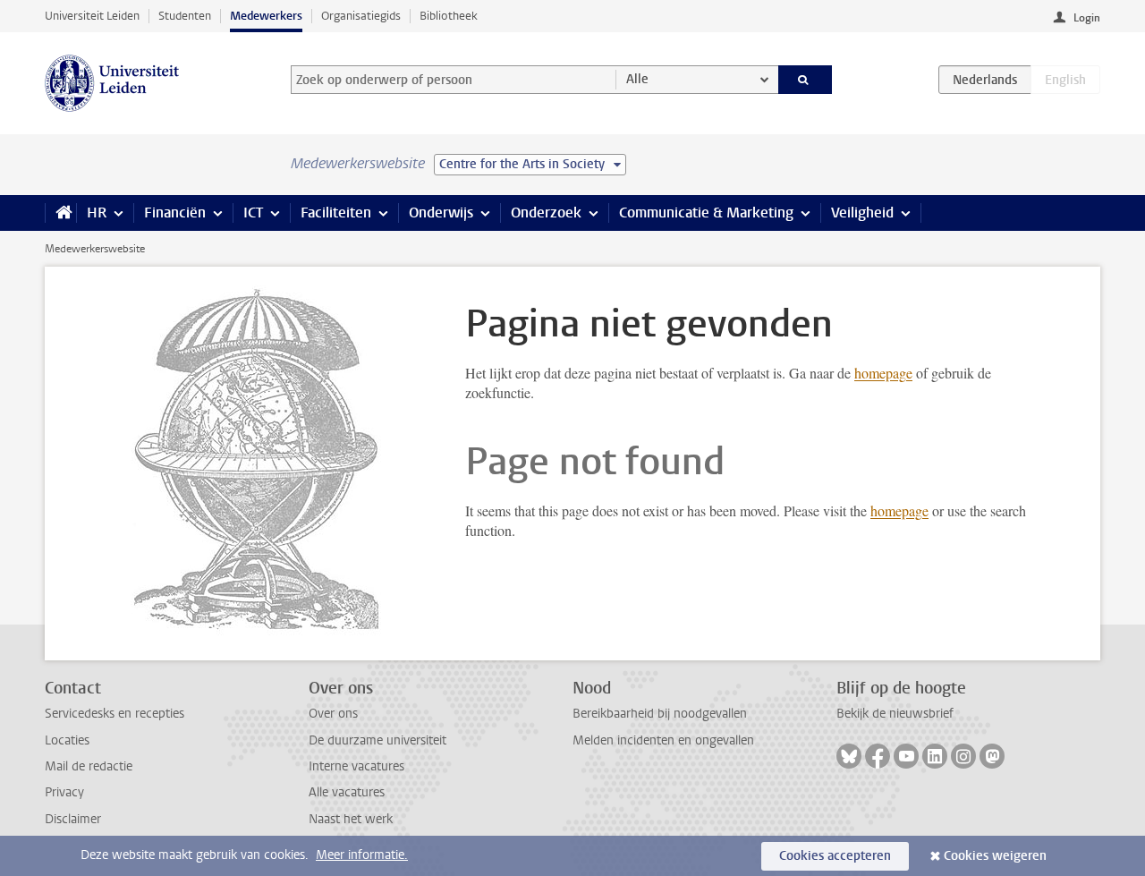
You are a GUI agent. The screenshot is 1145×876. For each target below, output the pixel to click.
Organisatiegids (361, 15)
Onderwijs (441, 212)
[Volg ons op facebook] (877, 756)
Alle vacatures (347, 792)
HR (96, 212)
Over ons (333, 713)
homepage (883, 372)
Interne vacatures (356, 766)
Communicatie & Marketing (706, 212)
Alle (637, 79)
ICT (253, 212)
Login (1086, 18)
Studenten (184, 15)
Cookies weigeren (995, 855)
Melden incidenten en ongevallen (663, 740)
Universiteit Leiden (92, 15)
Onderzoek (546, 212)
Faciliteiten (336, 212)
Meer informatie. (362, 854)
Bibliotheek (449, 15)
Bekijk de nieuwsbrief (895, 713)
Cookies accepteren (835, 855)
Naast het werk (351, 819)
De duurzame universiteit (377, 740)
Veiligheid (862, 212)
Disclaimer (73, 819)
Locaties (67, 740)
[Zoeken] (805, 79)
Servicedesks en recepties (114, 713)
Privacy (64, 792)
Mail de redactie (88, 766)
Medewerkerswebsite (95, 249)
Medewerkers (266, 15)
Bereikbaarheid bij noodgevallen (659, 713)
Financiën (175, 212)
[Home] (60, 213)
